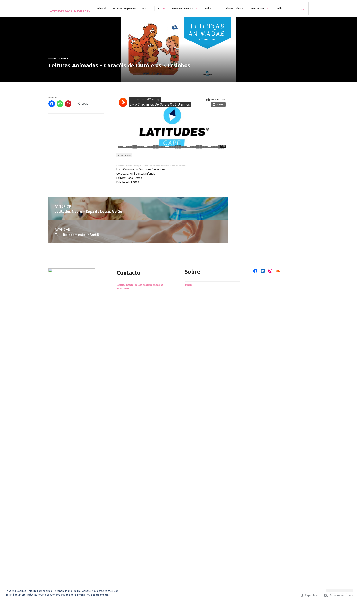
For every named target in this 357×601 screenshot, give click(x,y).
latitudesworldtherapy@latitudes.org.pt (140, 285)
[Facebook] (255, 270)
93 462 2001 (123, 288)
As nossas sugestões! (124, 8)
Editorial (101, 8)
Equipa (188, 284)
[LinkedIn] (262, 270)
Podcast (209, 8)
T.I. (159, 8)
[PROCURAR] (302, 8)
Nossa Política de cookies (93, 594)
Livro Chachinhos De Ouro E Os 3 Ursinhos (165, 165)
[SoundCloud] (277, 270)
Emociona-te (257, 8)
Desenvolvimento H (182, 8)
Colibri (279, 8)
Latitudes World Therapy (69, 11)
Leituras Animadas (235, 8)
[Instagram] (270, 270)
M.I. (144, 8)
